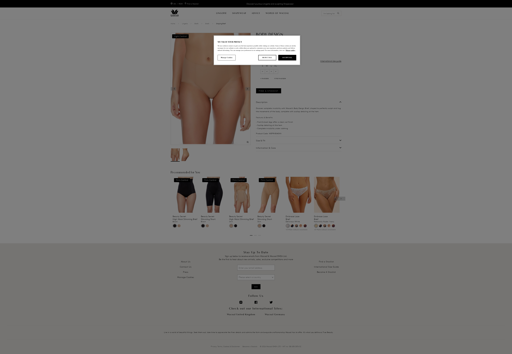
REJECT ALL (267, 57)
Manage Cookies (227, 57)
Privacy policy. (290, 50)
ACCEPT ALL (287, 57)
